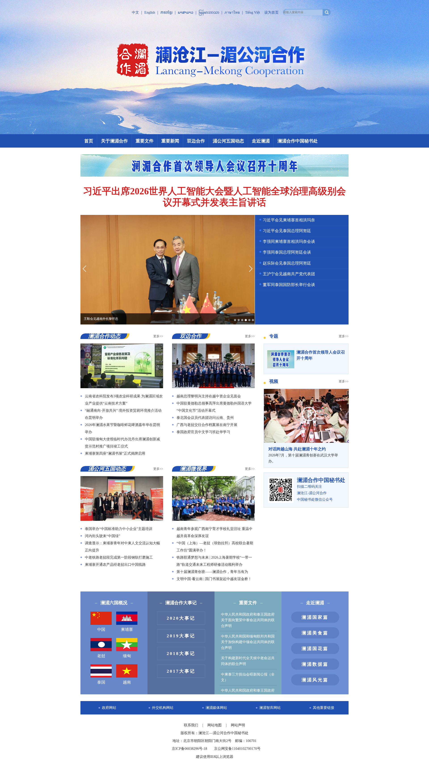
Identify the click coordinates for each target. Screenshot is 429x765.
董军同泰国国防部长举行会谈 (289, 284)
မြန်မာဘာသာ (209, 12)
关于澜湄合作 (114, 140)
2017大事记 (181, 671)
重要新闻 (170, 140)
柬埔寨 (127, 629)
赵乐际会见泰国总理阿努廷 (287, 263)
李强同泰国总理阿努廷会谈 (287, 252)
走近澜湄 (261, 140)
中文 (135, 12)
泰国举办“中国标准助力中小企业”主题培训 (118, 529)
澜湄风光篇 (315, 679)
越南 (127, 682)
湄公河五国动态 (228, 140)
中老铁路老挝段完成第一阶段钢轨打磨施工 (119, 557)
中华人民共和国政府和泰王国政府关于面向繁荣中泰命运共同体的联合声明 (248, 620)
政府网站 (109, 708)
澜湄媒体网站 (216, 708)
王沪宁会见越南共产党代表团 (289, 274)
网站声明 (238, 725)
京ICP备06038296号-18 (189, 748)
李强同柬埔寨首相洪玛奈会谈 (289, 241)
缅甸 (127, 656)
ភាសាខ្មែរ (166, 12)
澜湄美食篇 (315, 632)
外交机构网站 (162, 708)
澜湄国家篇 (315, 617)
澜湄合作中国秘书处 (298, 140)
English (149, 12)
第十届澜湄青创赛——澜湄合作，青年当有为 (212, 572)
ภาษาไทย (232, 12)
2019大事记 (181, 635)
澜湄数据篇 (315, 664)
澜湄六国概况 (114, 602)
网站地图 (215, 725)
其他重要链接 (323, 708)
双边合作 (196, 140)
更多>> (158, 336)
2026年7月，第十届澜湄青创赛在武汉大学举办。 (303, 455)
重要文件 (145, 140)
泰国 (101, 682)
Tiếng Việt (252, 12)
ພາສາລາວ (185, 12)
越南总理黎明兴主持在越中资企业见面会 (209, 396)
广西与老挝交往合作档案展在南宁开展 (207, 425)
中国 (101, 629)
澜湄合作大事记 (181, 602)
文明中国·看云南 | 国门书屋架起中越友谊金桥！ (214, 579)
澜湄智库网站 (270, 708)
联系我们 (191, 725)
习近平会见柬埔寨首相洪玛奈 (289, 220)
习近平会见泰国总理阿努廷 (287, 231)
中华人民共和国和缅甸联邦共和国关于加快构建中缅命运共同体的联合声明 (248, 642)
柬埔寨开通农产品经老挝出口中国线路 (115, 564)
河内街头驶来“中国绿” (102, 536)
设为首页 (271, 12)
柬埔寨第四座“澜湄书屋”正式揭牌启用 (115, 453)
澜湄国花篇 (315, 648)
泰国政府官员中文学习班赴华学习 (203, 432)
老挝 (101, 656)
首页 (88, 140)
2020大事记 (181, 618)
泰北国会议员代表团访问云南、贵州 (205, 418)
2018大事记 (181, 653)
